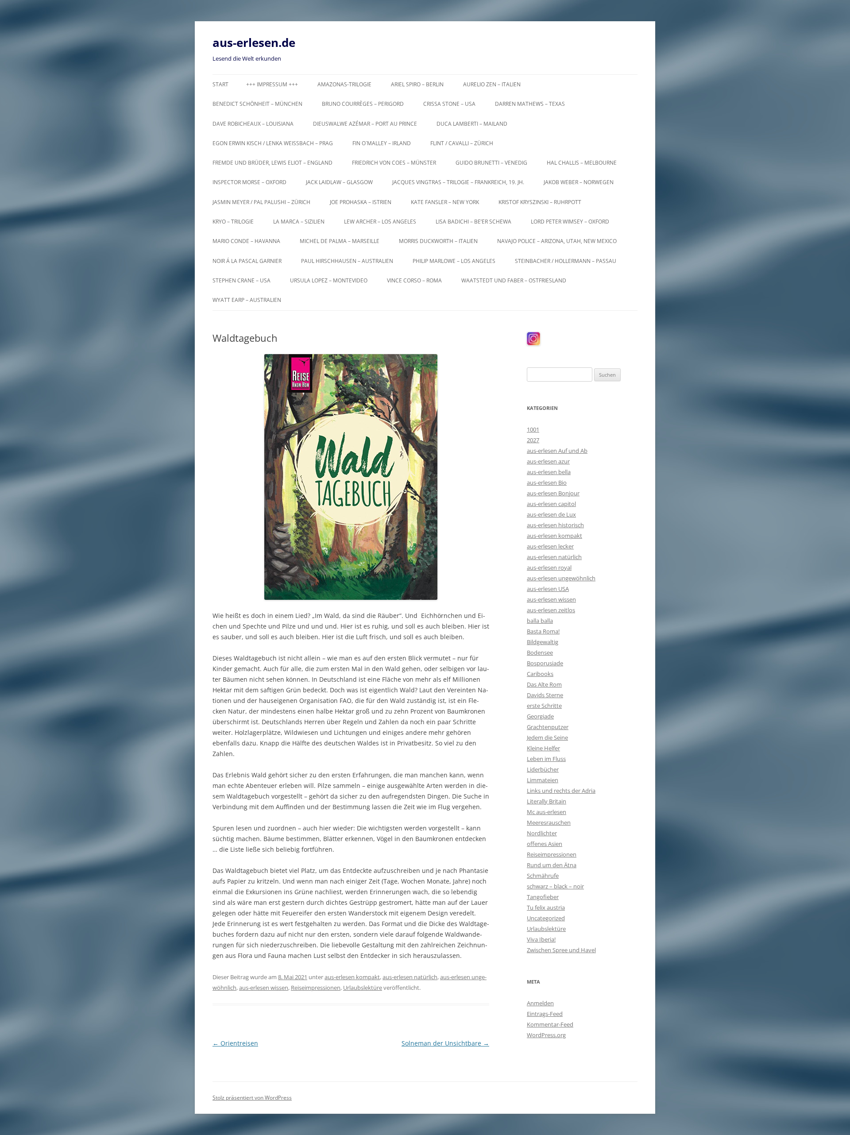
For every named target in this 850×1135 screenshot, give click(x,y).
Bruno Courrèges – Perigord (363, 104)
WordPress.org (546, 1035)
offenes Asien (544, 844)
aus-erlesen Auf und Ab (557, 451)
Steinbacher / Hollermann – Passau (565, 261)
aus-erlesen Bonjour (553, 493)
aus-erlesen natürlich (409, 977)
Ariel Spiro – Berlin (417, 84)
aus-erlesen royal (549, 567)
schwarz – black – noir (555, 886)
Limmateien (542, 780)
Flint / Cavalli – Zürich (461, 143)
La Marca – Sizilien (299, 221)
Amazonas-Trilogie (344, 84)
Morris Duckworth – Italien (438, 241)
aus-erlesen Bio (547, 482)
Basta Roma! (543, 631)
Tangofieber (543, 897)
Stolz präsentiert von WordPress (252, 1097)
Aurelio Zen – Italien (492, 84)
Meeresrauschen (549, 822)
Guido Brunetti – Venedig (491, 162)
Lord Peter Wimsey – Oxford (570, 221)
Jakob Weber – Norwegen (579, 182)
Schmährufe (543, 876)
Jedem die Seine (547, 737)
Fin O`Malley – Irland (381, 143)
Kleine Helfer (543, 748)
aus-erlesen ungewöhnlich (561, 578)
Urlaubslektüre (362, 988)
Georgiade (540, 716)
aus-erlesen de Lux (551, 514)
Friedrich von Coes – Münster (394, 162)
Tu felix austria (546, 907)
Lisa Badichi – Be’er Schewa (473, 221)
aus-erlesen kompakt (352, 977)
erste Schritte (544, 706)
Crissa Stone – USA (449, 104)
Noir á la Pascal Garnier (247, 261)
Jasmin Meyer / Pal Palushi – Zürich (261, 202)
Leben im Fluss (546, 759)
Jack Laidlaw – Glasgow (339, 182)
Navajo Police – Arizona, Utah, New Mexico (557, 241)
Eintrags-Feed (545, 1014)
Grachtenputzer (547, 727)
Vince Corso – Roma (414, 280)
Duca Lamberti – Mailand (472, 123)
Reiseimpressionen (315, 988)
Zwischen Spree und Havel (561, 950)
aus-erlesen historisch (555, 525)
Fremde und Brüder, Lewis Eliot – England (272, 162)
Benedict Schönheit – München (257, 104)
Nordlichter (542, 833)
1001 (533, 429)
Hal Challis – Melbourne (582, 162)
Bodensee (540, 652)
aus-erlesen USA (548, 589)
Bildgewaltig (542, 642)
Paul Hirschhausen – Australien (347, 261)
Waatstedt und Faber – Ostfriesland (513, 280)
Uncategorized (546, 918)
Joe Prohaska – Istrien (360, 202)
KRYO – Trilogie (233, 221)
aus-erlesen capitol (551, 504)
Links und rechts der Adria (561, 791)
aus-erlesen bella (549, 472)
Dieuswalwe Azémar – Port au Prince (365, 123)
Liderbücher (543, 769)
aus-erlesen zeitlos (551, 610)
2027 (533, 440)
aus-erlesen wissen (263, 988)
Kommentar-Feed (550, 1024)
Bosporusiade (545, 663)
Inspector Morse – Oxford (249, 182)
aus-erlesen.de (253, 42)
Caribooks (540, 674)
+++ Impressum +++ (272, 84)
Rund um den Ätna (551, 865)
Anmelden (540, 1003)
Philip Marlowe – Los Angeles (454, 261)
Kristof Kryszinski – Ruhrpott (539, 202)
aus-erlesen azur (548, 461)
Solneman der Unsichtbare (445, 1043)
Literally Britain (546, 801)
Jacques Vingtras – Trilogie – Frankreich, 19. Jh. (458, 182)
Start (220, 84)
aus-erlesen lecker (550, 546)
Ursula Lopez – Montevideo (328, 280)
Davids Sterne (545, 695)
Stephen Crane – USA (241, 280)
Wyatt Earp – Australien (246, 300)
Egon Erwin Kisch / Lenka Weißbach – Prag (272, 143)
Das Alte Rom (544, 684)
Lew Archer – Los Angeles (380, 221)
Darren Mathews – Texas (530, 104)
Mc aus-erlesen (546, 812)
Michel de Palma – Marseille (339, 241)
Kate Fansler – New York (445, 202)
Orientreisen (235, 1043)
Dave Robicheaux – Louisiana (253, 123)
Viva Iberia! (541, 939)
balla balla (540, 621)
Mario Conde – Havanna (246, 241)
